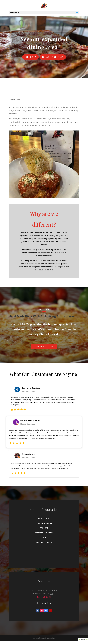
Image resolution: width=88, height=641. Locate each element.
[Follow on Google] (46, 610)
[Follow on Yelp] (50, 610)
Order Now (30, 57)
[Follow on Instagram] (42, 610)
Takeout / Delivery (53, 57)
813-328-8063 (44, 597)
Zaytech (43, 638)
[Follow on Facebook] (37, 610)
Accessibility (51, 638)
